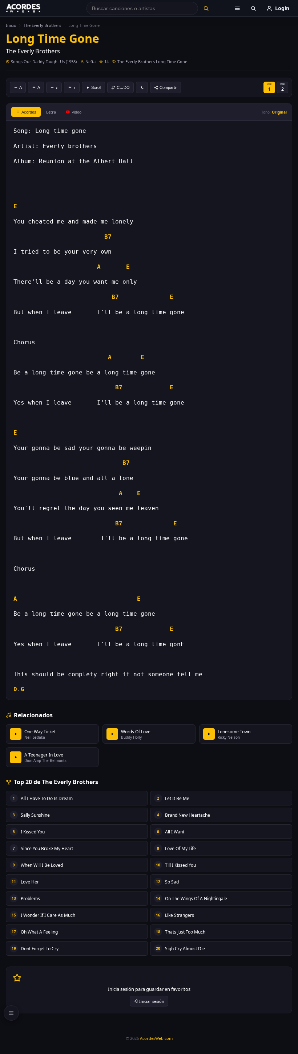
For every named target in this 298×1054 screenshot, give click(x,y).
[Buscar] (206, 8)
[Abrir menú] (237, 8)
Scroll (96, 87)
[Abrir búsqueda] (253, 8)
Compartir (168, 87)
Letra (51, 112)
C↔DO (123, 87)
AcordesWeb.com (156, 1038)
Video (76, 112)
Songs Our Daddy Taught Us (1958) (44, 61)
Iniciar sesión (151, 1001)
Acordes (28, 112)
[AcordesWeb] (32, 8)
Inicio (11, 25)
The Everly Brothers (42, 25)
